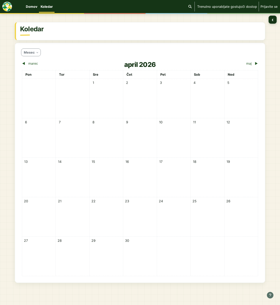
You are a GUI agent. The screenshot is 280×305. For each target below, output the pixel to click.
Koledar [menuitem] (47, 7)
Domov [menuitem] (31, 7)
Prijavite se (269, 7)
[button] (190, 6)
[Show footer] (270, 295)
